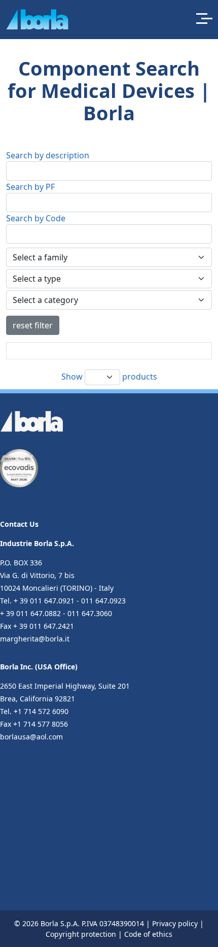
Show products (109, 376)
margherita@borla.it (34, 639)
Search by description (47, 155)
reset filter (33, 325)
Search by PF (30, 186)
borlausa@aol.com (31, 736)
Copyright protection (81, 934)
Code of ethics (148, 934)
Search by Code (35, 218)
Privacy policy (175, 923)
